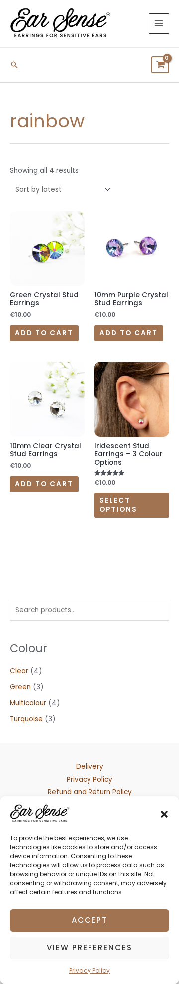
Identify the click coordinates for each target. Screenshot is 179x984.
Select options (118, 505)
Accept (89, 920)
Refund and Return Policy (90, 792)
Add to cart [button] (44, 333)
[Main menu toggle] (159, 23)
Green (20, 687)
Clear (19, 671)
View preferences (89, 947)
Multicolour (28, 703)
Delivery (89, 766)
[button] (164, 814)
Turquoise (26, 719)
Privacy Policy (89, 970)
